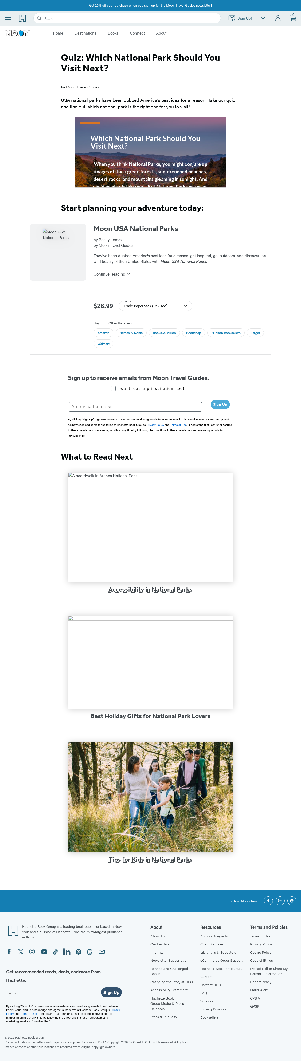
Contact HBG (210, 984)
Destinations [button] (85, 33)
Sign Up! (245, 18)
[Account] (278, 18)
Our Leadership (162, 943)
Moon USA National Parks (136, 228)
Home (58, 33)
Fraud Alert (259, 989)
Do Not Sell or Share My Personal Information (269, 971)
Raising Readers (213, 1008)
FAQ (203, 992)
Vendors (206, 1000)
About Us (157, 935)
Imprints (156, 952)
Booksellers (209, 1017)
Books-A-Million (164, 332)
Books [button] (113, 33)
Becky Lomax (110, 239)
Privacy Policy (261, 943)
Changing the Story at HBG (171, 981)
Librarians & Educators (218, 952)
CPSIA (255, 998)
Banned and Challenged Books (169, 971)
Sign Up (220, 404)
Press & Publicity (163, 1016)
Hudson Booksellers (226, 332)
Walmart (103, 343)
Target (255, 332)
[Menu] (8, 18)
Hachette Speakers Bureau (221, 968)
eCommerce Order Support (221, 960)
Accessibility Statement (169, 989)
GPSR (254, 1006)
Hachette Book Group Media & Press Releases (167, 1003)
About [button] (161, 33)
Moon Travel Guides (116, 245)
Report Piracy (260, 981)
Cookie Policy (260, 952)
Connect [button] (137, 33)
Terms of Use (260, 935)
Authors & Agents (214, 935)
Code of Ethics (261, 960)
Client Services (212, 943)
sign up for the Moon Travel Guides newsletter (177, 5)
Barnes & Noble (131, 332)
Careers (206, 976)
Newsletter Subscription (169, 960)
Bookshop (193, 332)
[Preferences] (262, 18)
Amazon (103, 332)
